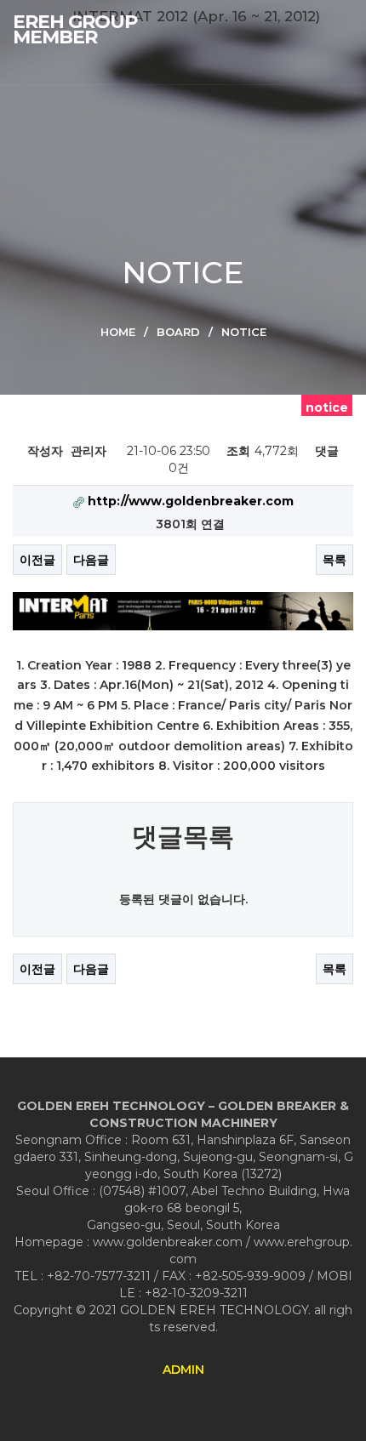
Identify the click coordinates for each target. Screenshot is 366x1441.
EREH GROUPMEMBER (75, 29)
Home (117, 332)
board (178, 332)
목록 (334, 559)
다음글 (91, 559)
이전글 (37, 559)
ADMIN (183, 1369)
